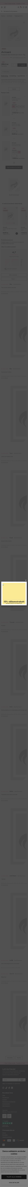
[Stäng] (26, 580)
